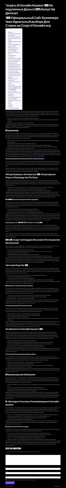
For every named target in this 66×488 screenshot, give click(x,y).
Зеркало (9, 103)
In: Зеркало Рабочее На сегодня (14, 66)
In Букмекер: (10, 32)
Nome (6, 467)
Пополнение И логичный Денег (14, 60)
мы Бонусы (10, 106)
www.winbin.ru (42, 156)
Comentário (8, 454)
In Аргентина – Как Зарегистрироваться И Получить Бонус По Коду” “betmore (14, 97)
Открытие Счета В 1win (12, 91)
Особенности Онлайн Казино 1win (14, 58)
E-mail (6, 471)
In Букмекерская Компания (13, 61)
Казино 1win (10, 105)
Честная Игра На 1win (12, 50)
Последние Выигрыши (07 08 (13, 108)
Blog (33, 1)
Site (6, 475)
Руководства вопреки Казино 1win (14, 86)
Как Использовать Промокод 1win (14, 69)
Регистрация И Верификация (13, 67)
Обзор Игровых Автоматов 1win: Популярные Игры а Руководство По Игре (14, 38)
